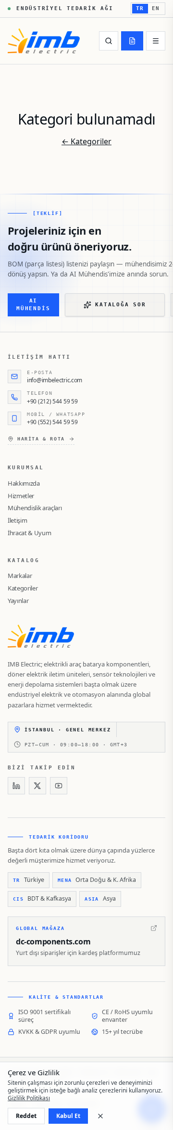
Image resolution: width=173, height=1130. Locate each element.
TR (140, 8)
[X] (37, 785)
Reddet (26, 1116)
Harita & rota (41, 438)
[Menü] (155, 40)
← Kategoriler (86, 141)
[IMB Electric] (44, 41)
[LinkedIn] (16, 785)
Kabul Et (68, 1116)
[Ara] (108, 40)
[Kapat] (100, 1116)
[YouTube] (58, 785)
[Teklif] (132, 40)
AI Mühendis (33, 305)
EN (156, 8)
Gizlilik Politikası (29, 1098)
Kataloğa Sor (120, 304)
